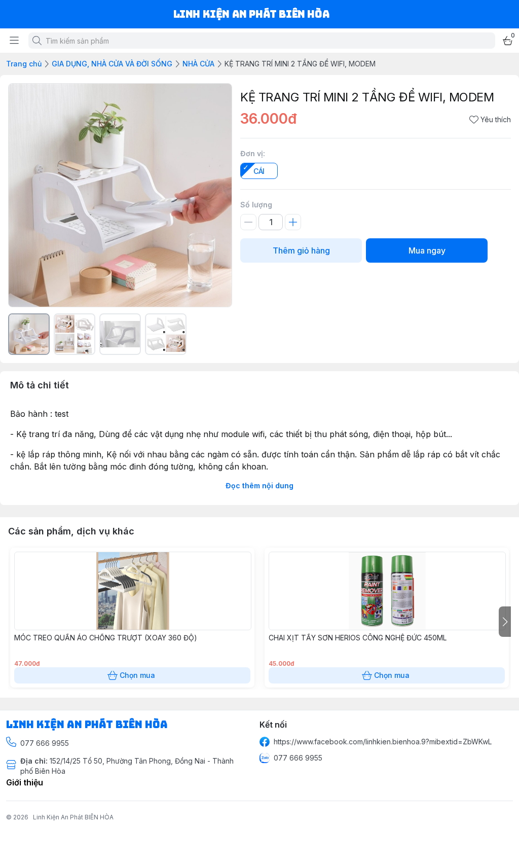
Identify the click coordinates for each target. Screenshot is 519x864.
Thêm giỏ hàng (301, 250)
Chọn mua (137, 675)
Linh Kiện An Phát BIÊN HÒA (73, 817)
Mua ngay (427, 250)
